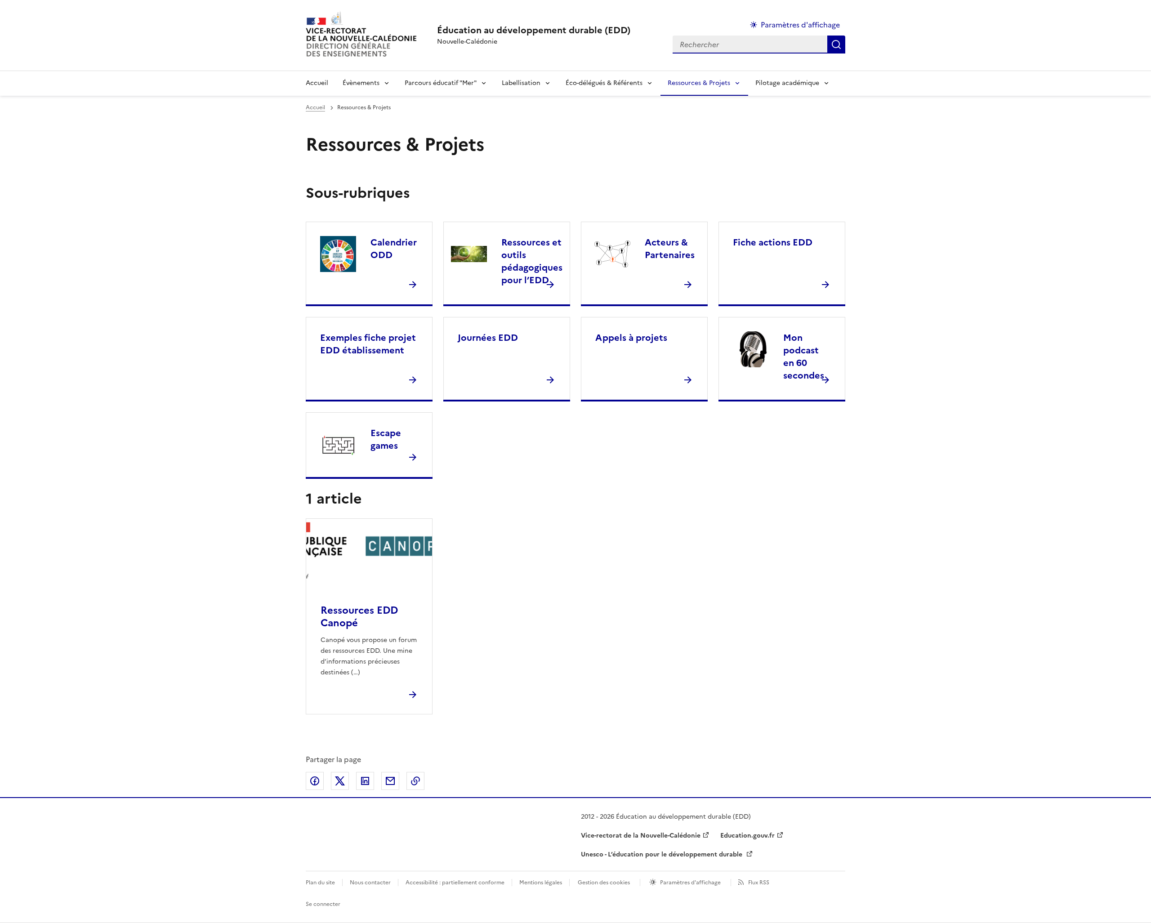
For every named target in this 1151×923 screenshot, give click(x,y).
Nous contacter (370, 882)
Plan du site (320, 882)
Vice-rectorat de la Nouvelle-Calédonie (640, 835)
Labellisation (521, 83)
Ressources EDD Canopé (359, 616)
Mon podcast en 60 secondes (803, 356)
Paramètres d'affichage (800, 24)
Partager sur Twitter (340, 781)
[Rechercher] (836, 45)
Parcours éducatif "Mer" (441, 83)
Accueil (317, 83)
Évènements (361, 83)
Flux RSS (758, 882)
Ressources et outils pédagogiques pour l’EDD (531, 261)
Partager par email (390, 781)
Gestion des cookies (604, 882)
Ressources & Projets (699, 83)
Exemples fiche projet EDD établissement (368, 344)
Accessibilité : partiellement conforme (455, 882)
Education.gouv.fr (747, 835)
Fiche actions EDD (772, 242)
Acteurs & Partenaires (670, 249)
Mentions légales (540, 882)
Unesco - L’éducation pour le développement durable (662, 854)
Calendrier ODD (393, 249)
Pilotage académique (787, 83)
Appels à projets (631, 337)
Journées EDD (488, 337)
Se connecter (323, 904)
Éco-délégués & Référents (604, 83)
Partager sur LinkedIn (365, 781)
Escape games (385, 439)
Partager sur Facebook (315, 781)
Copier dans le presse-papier (415, 781)
